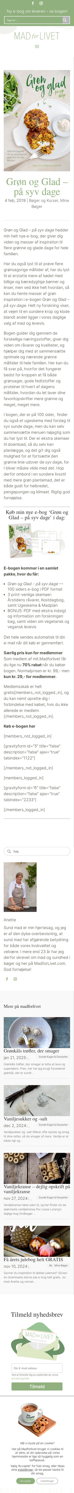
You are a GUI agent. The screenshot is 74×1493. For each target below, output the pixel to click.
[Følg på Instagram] (41, 3)
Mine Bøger (61, 1265)
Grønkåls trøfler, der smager (31, 1050)
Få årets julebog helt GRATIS (33, 1259)
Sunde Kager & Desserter (53, 1056)
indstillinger (25, 1469)
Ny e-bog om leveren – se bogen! (37, 11)
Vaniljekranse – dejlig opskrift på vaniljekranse (37, 1189)
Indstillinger (47, 1480)
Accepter (25, 1480)
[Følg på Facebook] (33, 3)
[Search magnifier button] (65, 20)
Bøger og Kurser (43, 200)
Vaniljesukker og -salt (25, 1118)
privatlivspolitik (20, 1378)
